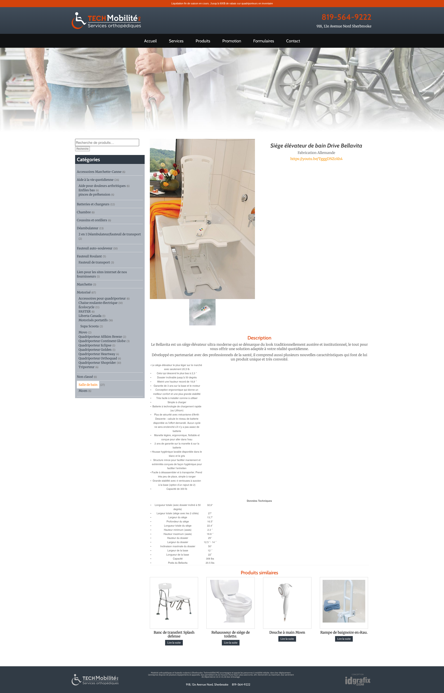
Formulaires (263, 40)
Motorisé (84, 292)
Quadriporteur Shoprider (97, 363)
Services (176, 40)
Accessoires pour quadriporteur (102, 298)
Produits (203, 40)
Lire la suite (174, 642)
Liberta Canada (90, 316)
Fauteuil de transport (94, 262)
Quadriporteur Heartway (97, 354)
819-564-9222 (346, 17)
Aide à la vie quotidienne (95, 180)
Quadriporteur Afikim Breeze (100, 337)
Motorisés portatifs (93, 320)
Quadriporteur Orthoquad (98, 358)
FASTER (85, 311)
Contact (293, 40)
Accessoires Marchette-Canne (99, 172)
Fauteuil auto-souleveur (94, 248)
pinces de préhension (94, 194)
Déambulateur (87, 228)
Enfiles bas (87, 190)
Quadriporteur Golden (95, 350)
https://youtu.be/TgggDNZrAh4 (316, 159)
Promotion (231, 40)
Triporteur (87, 367)
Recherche (82, 148)
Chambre (84, 212)
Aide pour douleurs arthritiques (102, 186)
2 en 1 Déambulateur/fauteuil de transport (110, 234)
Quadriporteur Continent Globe (102, 341)
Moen (83, 391)
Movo (83, 332)
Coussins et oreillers (92, 220)
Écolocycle (86, 307)
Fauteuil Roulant (89, 256)
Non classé (85, 377)
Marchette (84, 284)
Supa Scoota (89, 326)
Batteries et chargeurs (93, 204)
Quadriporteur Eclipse (95, 345)
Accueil (150, 40)
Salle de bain (88, 385)
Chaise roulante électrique (98, 303)
